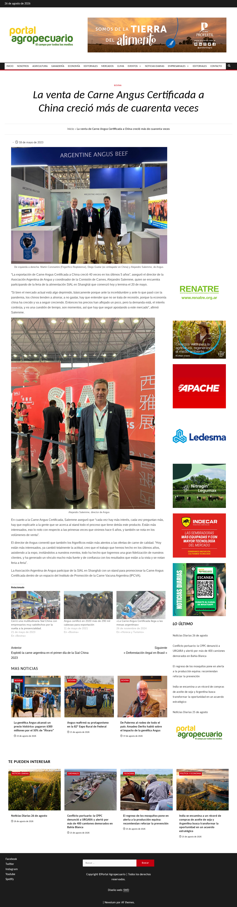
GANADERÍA (57, 66)
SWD (126, 890)
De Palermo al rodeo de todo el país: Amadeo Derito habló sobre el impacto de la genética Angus (141, 726)
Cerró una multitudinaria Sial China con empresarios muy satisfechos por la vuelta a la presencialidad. (34, 624)
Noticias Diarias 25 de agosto (190, 712)
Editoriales (200, 66)
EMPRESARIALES (176, 66)
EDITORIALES (91, 66)
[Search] (229, 66)
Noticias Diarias (20, 774)
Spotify (10, 879)
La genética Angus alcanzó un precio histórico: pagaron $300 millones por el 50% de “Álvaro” (34, 726)
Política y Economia (190, 774)
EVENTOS (133, 66)
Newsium (110, 902)
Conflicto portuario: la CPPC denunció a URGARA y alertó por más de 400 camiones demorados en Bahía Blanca (199, 651)
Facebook (11, 859)
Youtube (10, 874)
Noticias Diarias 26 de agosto (190, 635)
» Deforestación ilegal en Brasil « (145, 650)
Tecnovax (129, 774)
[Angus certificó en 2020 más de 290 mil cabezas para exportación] (88, 605)
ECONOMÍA (74, 66)
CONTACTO (216, 66)
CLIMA (120, 66)
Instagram (12, 869)
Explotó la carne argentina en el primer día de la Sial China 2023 (50, 652)
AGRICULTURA (40, 66)
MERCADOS (107, 66)
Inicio (70, 129)
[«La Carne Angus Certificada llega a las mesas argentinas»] (141, 605)
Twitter (10, 864)
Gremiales (73, 774)
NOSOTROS (23, 66)
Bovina (117, 85)
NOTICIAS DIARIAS (154, 66)
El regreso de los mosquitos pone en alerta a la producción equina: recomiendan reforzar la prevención (198, 671)
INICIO (9, 66)
